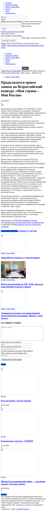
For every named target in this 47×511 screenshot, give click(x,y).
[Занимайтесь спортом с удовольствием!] (13, 251)
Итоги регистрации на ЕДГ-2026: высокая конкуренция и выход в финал (22, 285)
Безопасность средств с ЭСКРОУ (17, 441)
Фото (7, 11)
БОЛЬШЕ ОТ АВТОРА (27, 231)
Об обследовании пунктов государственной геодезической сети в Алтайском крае (22, 221)
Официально (10, 13)
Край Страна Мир (12, 7)
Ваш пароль (26, 26)
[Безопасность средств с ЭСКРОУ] (19, 434)
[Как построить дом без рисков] (19, 394)
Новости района (11, 5)
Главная (8, 3)
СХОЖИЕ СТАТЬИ (9, 231)
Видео (7, 9)
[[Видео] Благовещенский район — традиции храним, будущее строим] (19, 475)
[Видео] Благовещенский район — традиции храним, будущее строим (23, 482)
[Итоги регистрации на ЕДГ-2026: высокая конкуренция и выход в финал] (13, 278)
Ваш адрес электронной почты (34, 38)
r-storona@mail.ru (22, 509)
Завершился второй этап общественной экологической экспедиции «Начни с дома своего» (22, 315)
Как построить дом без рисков (16, 401)
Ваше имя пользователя (31, 24)
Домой (3, 71)
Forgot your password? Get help (12, 32)
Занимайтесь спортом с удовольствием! (20, 257)
